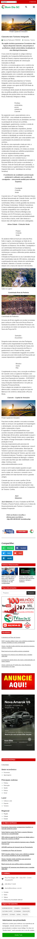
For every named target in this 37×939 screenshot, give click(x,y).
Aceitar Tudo (18, 935)
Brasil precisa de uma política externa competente (15, 651)
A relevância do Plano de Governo (11, 637)
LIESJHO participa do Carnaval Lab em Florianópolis (17, 847)
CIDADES (17, 908)
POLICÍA (25, 914)
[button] (33, 7)
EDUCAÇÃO (26, 911)
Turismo (32, 40)
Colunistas (27, 40)
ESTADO (12, 914)
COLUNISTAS (25, 908)
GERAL (19, 914)
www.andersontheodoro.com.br (12, 464)
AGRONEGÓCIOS (7, 908)
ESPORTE (5, 914)
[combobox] (14, 593)
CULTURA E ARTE (7, 911)
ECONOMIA (17, 911)
